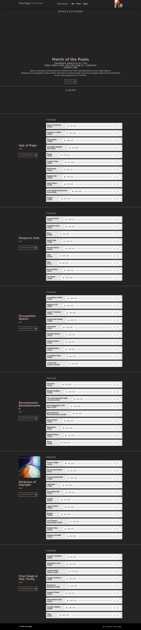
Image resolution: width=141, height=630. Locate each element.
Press (78, 4)
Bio (73, 4)
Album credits (27, 155)
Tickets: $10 (70, 68)
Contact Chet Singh (113, 626)
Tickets (69, 81)
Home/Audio (62, 4)
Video (85, 4)
